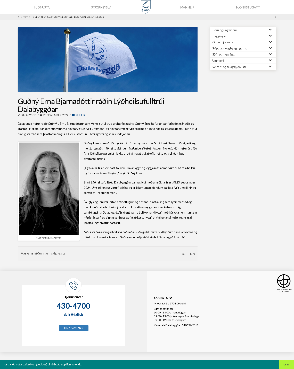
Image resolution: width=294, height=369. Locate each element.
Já (183, 254)
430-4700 (73, 305)
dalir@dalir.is (73, 314)
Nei (192, 254)
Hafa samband (73, 328)
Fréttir (79, 115)
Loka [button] (286, 364)
